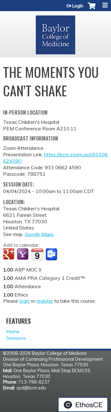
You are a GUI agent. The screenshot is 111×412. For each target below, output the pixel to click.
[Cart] (92, 8)
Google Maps (39, 234)
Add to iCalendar (37, 254)
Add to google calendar (9, 254)
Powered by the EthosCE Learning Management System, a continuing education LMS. (83, 404)
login (24, 301)
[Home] (55, 32)
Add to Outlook (52, 254)
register (44, 301)
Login (77, 6)
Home (12, 331)
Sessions (16, 338)
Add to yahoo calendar (23, 254)
